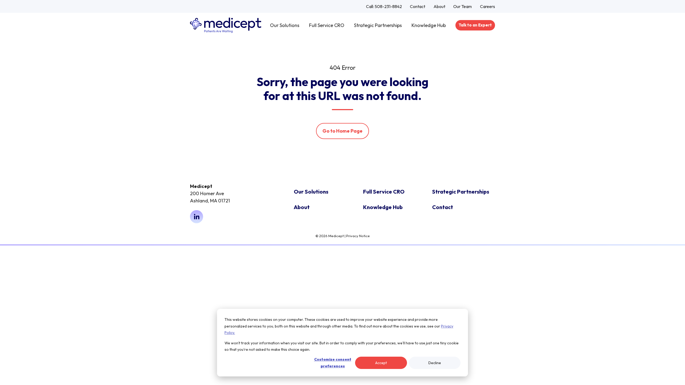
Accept (381, 362)
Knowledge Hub (429, 25)
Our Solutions (284, 25)
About (439, 6)
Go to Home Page (342, 131)
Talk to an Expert (475, 25)
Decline (434, 362)
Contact (417, 6)
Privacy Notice (358, 236)
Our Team (462, 6)
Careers (487, 6)
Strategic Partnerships (378, 25)
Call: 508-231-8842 (384, 6)
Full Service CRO (326, 25)
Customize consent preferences (332, 362)
